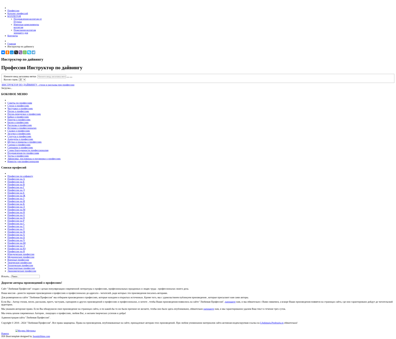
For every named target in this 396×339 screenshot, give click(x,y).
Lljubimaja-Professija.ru (272, 323)
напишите (230, 301)
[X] (16, 52)
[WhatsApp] (25, 52)
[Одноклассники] (7, 52)
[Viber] (20, 52)
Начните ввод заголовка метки (20, 76)
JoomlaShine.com (41, 336)
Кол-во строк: (11, 79)
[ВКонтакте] (3, 52)
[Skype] (29, 52)
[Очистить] (71, 77)
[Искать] (68, 77)
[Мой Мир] (12, 52)
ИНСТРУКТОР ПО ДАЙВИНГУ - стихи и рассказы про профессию (38, 84)
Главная (11, 43)
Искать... (6, 276)
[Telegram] (33, 52)
